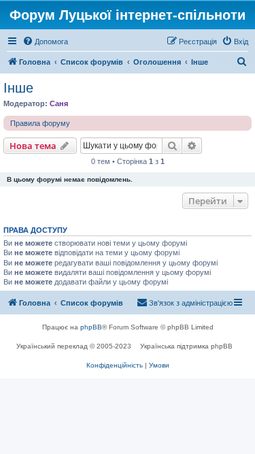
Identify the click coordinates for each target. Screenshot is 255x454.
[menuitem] (45, 41)
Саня (59, 103)
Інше (18, 87)
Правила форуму (40, 123)
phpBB (91, 327)
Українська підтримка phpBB (186, 346)
